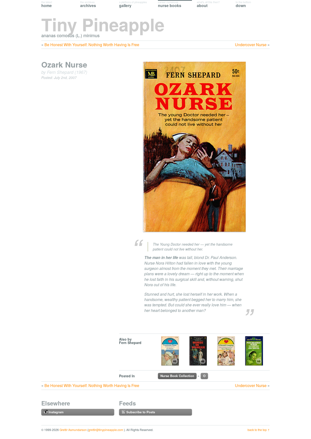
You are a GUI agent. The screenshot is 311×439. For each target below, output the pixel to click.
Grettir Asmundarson (73, 430)
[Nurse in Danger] (198, 350)
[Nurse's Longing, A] (226, 350)
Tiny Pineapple (102, 24)
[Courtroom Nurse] (170, 350)
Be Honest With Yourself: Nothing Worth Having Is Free (91, 44)
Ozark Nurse (64, 64)
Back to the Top (257, 430)
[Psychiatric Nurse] (254, 350)
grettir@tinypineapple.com (105, 430)
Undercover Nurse (251, 44)
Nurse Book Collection (177, 375)
